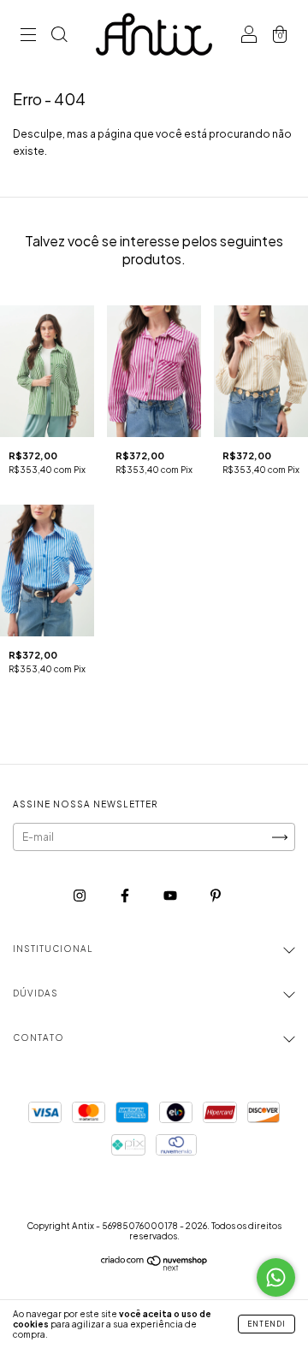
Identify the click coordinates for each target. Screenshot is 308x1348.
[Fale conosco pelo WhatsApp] (276, 1277)
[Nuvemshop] (154, 1267)
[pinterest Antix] (215, 895)
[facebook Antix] (126, 895)
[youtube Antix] (171, 895)
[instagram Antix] (80, 895)
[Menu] (28, 36)
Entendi (266, 1324)
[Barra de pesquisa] (59, 36)
